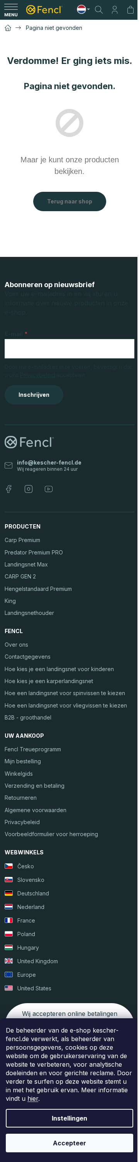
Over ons (16, 644)
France (26, 920)
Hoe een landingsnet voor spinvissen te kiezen (65, 693)
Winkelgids (19, 773)
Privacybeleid (37, 375)
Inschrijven (34, 394)
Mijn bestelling (23, 761)
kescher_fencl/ (28, 489)
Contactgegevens (28, 656)
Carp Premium (22, 540)
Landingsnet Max (26, 564)
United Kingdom (37, 961)
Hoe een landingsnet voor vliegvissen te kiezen (66, 705)
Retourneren (21, 797)
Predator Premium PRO (34, 552)
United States (34, 988)
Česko (25, 866)
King (10, 600)
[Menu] (11, 10)
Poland (26, 934)
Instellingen (69, 1118)
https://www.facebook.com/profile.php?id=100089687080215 (8, 489)
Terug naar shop (69, 201)
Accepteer (69, 1143)
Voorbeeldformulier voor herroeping (51, 834)
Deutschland (33, 893)
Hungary (28, 947)
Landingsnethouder (29, 612)
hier (32, 1098)
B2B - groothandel (28, 717)
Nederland (30, 907)
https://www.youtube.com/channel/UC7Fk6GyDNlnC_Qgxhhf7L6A (49, 489)
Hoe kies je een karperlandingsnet (49, 681)
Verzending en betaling (34, 785)
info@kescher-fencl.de (49, 462)
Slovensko (30, 879)
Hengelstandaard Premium (38, 588)
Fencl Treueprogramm (33, 749)
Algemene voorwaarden (35, 810)
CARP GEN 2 (20, 576)
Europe (26, 974)
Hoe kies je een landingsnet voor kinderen (59, 669)
